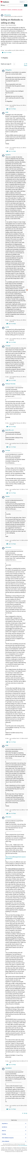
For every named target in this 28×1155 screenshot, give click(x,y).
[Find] (25, 5)
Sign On (21, 1)
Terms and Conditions (22, 1145)
